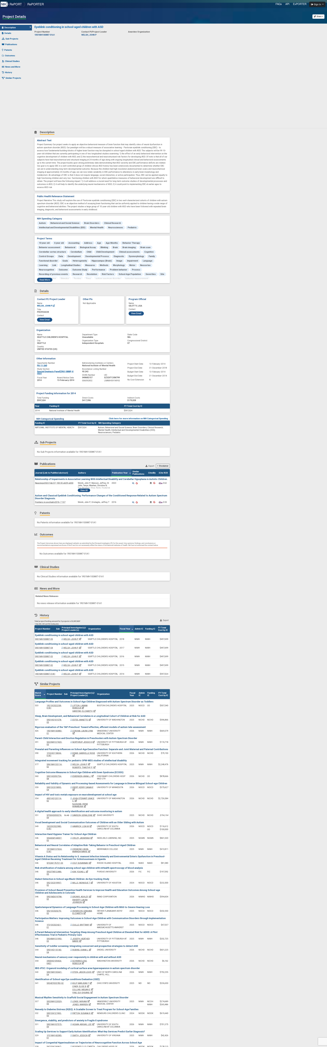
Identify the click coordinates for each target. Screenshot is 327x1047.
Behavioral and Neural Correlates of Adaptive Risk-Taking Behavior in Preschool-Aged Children (85, 845)
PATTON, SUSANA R (83, 1013)
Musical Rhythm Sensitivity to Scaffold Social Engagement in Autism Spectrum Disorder (82, 997)
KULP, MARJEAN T (82, 983)
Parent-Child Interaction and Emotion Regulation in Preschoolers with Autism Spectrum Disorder (86, 738)
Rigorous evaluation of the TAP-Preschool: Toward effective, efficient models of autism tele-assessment (90, 727)
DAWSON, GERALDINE (84, 815)
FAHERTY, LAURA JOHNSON (79, 901)
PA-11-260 (42, 365)
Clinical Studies (12, 61)
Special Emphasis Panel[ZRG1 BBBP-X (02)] (55, 372)
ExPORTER (299, 4)
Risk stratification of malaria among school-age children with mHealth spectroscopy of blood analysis (89, 868)
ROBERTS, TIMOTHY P (84, 767)
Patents (8, 50)
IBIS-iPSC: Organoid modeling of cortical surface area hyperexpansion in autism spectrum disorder (87, 968)
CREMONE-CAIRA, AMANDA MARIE (81, 850)
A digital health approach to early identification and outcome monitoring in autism (78, 811)
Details (7, 33)
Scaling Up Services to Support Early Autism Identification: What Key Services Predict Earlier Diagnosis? (90, 1031)
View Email (45, 319)
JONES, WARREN (81, 1004)
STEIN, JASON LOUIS (83, 972)
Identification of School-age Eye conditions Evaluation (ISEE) (67, 979)
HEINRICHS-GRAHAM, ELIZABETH (82, 912)
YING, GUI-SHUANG (82, 992)
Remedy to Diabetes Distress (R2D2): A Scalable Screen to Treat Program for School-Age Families (86, 1009)
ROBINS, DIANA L (81, 950)
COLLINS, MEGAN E (82, 989)
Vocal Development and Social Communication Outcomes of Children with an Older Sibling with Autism (89, 822)
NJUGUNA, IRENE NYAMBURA (80, 805)
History (8, 72)
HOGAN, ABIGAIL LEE (83, 1024)
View (84, 490)
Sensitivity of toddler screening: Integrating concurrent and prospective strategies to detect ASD (86, 946)
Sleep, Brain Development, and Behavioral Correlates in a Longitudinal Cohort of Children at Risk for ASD (90, 716)
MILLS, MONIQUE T (82, 883)
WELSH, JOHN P (45, 306)
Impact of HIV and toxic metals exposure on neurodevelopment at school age (75, 794)
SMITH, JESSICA (81, 1035)
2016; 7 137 (50, 502)
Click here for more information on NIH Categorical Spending (138, 418)
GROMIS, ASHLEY (81, 896)
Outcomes (10, 55)
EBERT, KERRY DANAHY (82, 788)
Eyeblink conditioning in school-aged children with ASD (64, 635)
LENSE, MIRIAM (81, 1001)
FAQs (279, 4)
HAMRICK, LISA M (82, 826)
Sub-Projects (11, 39)
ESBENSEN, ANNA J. (83, 776)
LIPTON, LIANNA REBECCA (79, 706)
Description (10, 27)
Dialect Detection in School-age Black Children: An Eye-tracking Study (72, 879)
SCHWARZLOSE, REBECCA (79, 962)
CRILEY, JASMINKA (82, 838)
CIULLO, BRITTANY (82, 925)
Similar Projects (13, 78)
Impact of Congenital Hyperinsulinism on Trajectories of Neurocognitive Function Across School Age (88, 1042)
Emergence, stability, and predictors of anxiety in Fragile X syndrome (71, 1020)
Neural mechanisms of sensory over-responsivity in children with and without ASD (78, 957)
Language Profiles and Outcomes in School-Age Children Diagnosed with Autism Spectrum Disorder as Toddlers (94, 701)
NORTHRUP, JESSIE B (83, 742)
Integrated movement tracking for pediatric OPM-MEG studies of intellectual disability (81, 760)
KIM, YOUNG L (80, 872)
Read (45, 280)
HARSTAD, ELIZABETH (84, 711)
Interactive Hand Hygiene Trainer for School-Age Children (65, 834)
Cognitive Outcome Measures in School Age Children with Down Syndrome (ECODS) (79, 772)
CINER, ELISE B (80, 986)
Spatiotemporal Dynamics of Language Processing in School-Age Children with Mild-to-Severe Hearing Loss (92, 907)
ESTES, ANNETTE (81, 720)
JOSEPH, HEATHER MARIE (81, 940)
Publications (11, 44)
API (287, 4)
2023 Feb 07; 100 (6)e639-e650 (54, 483)
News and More (12, 67)
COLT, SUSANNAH (81, 863)
